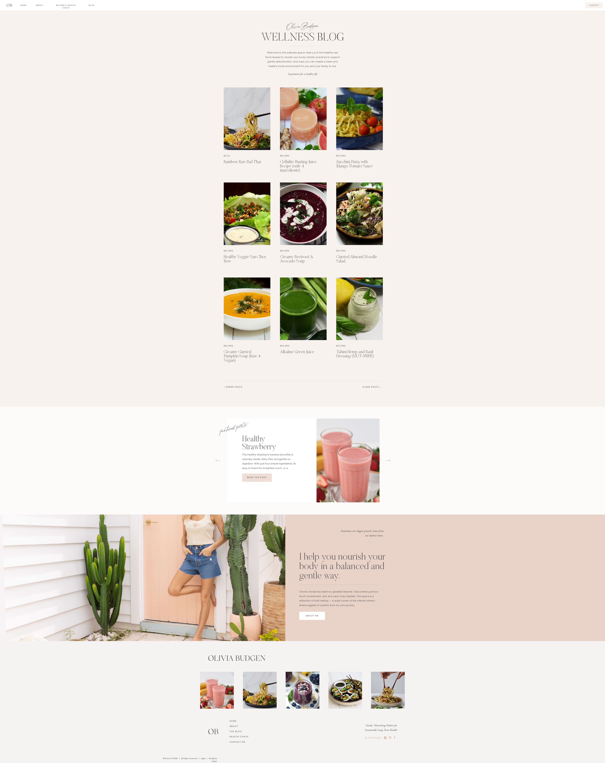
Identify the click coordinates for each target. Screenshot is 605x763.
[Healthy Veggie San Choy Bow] (247, 213)
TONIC (214, 761)
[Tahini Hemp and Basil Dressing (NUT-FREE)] (359, 308)
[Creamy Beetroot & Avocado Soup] (303, 213)
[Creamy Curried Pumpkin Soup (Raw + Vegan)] (247, 308)
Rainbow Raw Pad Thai (242, 162)
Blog (227, 156)
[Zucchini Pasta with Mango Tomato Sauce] (359, 118)
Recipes (284, 156)
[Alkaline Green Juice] (303, 308)
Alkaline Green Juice (297, 352)
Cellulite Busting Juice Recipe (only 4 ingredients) (298, 166)
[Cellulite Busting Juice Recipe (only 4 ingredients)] (303, 118)
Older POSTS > (372, 387)
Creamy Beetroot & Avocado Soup (296, 259)
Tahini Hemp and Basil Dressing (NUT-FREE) (355, 354)
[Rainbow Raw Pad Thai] (247, 118)
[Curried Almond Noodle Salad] (359, 213)
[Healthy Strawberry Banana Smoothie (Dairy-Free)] (348, 460)
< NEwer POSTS (233, 387)
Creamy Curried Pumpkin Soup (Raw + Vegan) (242, 356)
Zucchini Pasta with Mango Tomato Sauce (354, 164)
